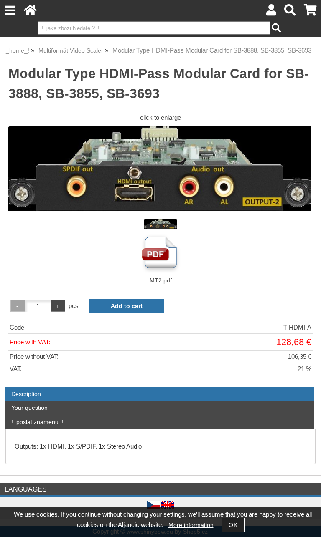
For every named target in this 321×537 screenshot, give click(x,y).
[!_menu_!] (10, 10)
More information (191, 525)
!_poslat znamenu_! (37, 422)
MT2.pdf (161, 280)
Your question (29, 407)
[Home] (30, 12)
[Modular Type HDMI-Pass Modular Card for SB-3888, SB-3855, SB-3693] (160, 169)
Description (26, 394)
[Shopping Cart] (310, 12)
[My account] (271, 12)
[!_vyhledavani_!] (290, 12)
